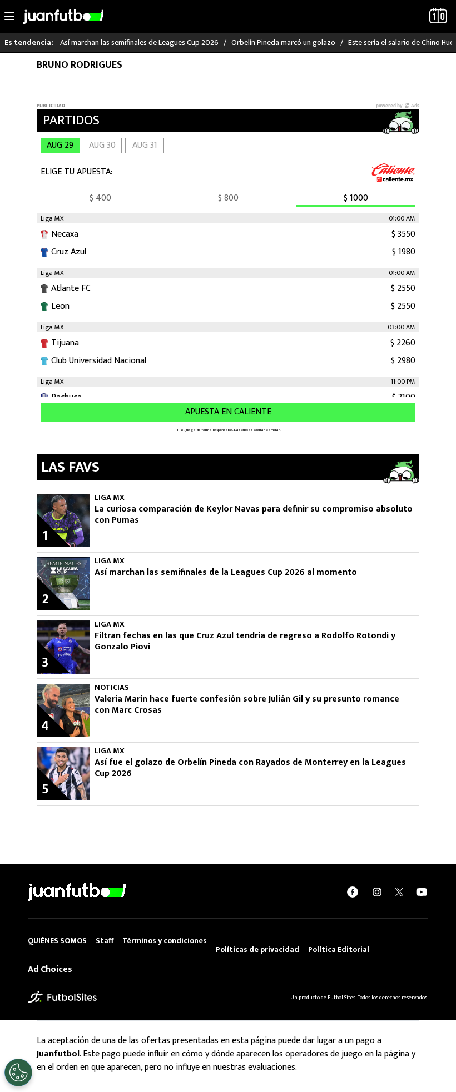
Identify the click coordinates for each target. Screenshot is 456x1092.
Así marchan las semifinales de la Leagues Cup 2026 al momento (226, 572)
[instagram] (377, 892)
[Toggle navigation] (9, 16)
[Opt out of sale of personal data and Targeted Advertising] (18, 1072)
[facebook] (352, 892)
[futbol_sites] (62, 996)
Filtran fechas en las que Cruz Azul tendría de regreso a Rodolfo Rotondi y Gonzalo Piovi (245, 641)
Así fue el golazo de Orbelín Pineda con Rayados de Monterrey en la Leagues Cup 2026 (250, 768)
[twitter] (399, 892)
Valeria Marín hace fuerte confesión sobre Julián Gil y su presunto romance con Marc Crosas (247, 705)
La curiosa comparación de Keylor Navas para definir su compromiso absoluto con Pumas (254, 515)
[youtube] (421, 892)
